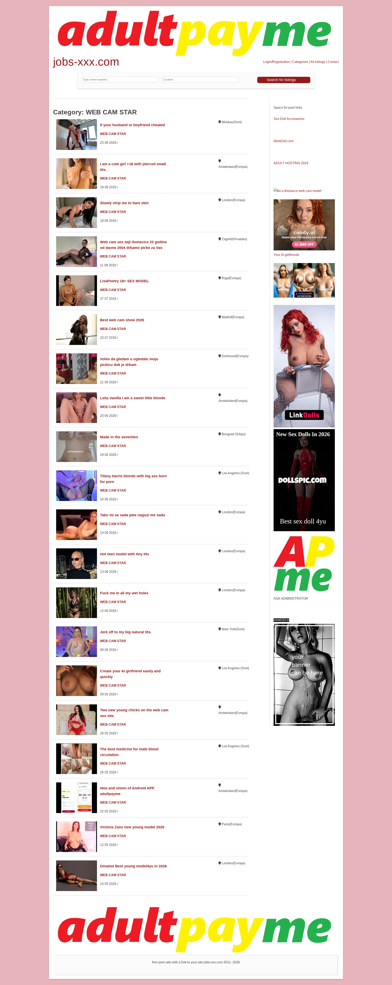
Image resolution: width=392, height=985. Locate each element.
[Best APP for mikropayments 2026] (196, 56)
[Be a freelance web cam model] (298, 191)
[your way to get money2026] (304, 593)
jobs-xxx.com (86, 63)
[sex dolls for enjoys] (304, 426)
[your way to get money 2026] (196, 952)
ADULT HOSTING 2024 (291, 163)
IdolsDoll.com (283, 141)
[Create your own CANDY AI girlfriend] (304, 249)
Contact (333, 62)
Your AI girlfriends (286, 255)
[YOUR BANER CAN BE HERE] (304, 724)
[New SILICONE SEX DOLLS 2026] (304, 530)
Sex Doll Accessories (289, 118)
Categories (300, 62)
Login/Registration (276, 62)
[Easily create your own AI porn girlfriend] (304, 296)
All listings (317, 62)
